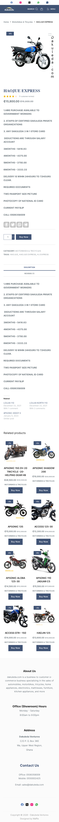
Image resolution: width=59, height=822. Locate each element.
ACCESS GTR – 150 (15, 633)
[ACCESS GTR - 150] (15, 616)
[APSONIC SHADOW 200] (43, 451)
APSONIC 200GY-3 (12, 413)
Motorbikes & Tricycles (28, 251)
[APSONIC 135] (15, 509)
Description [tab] (29, 267)
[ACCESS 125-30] (43, 509)
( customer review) (26, 96)
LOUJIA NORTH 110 (38, 403)
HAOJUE (14, 254)
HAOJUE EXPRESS (27, 254)
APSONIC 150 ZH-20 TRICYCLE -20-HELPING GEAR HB (15, 472)
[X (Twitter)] (29, 3)
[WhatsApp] (38, 3)
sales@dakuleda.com (33, 784)
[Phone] (47, 3)
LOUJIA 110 (9, 403)
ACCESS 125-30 (43, 526)
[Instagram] (20, 3)
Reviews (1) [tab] (29, 273)
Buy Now (23, 237)
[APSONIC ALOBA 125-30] (15, 561)
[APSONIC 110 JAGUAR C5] (43, 561)
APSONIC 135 (15, 526)
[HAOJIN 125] (43, 616)
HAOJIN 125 (43, 633)
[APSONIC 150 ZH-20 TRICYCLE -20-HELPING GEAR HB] (15, 451)
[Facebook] (12, 3)
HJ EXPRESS (43, 254)
